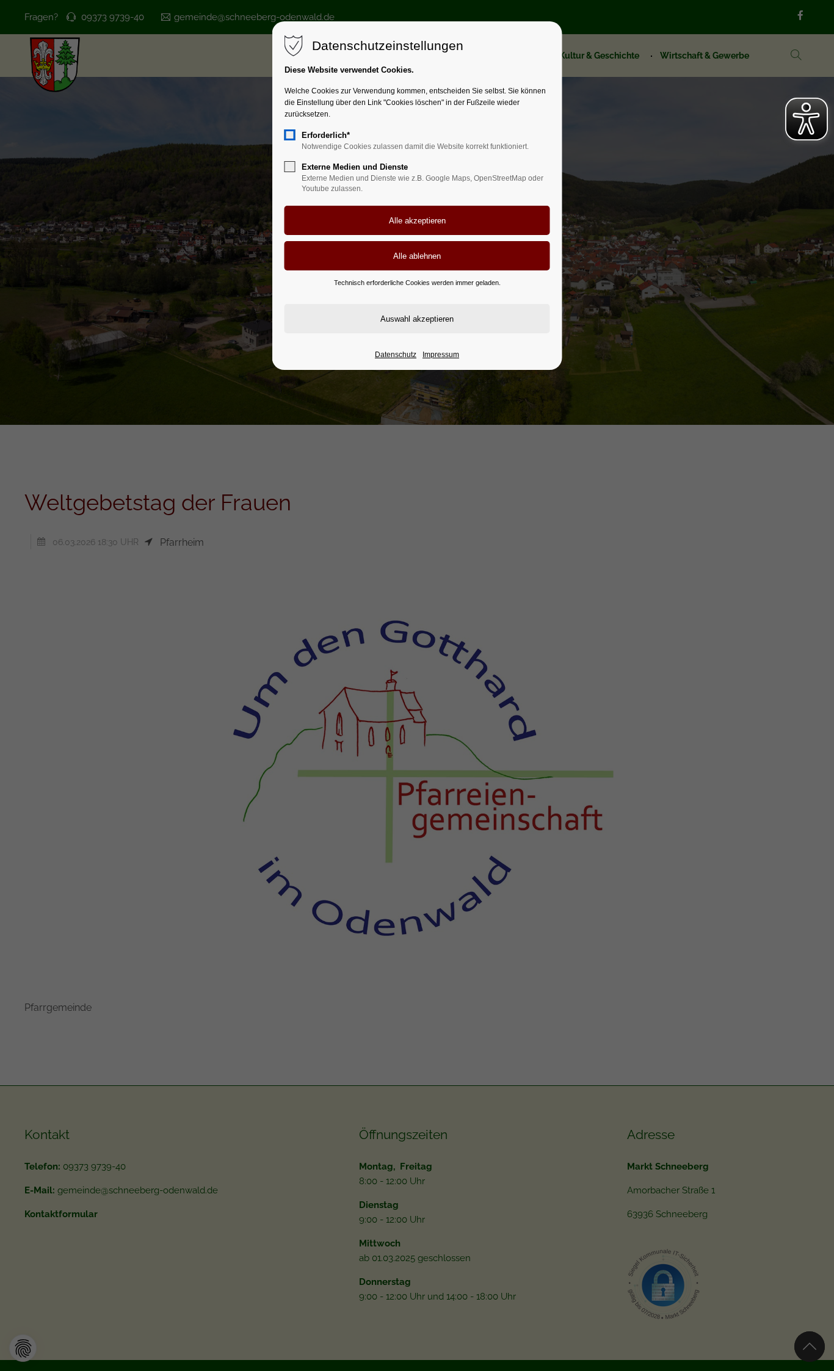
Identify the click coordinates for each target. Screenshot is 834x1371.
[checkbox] (290, 134)
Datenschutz (395, 354)
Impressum (440, 354)
